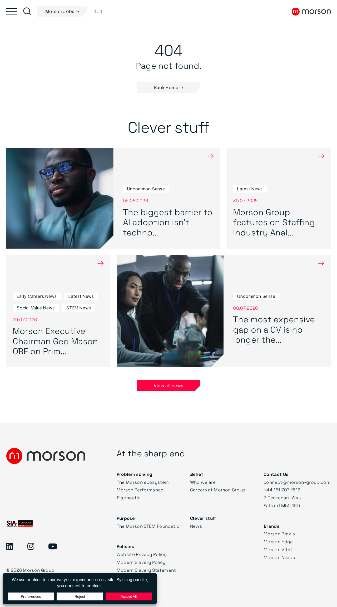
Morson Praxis (279, 534)
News (196, 526)
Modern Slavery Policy (141, 562)
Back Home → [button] (169, 87)
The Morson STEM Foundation (149, 526)
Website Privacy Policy (142, 554)
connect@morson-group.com (297, 482)
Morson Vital (278, 549)
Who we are (203, 482)
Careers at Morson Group (217, 490)
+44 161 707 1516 (282, 490)
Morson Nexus (279, 557)
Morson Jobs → (62, 11)
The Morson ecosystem (143, 482)
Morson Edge (278, 542)
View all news (168, 385)
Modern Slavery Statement (146, 570)
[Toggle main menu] (11, 11)
